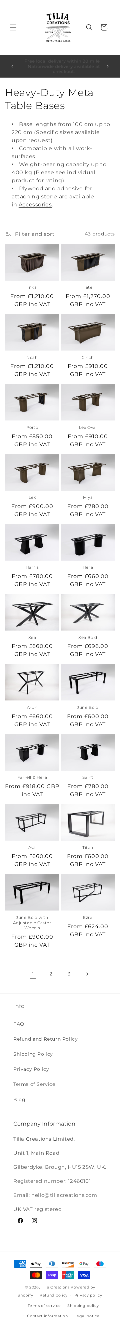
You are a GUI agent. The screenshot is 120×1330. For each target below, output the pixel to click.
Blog (19, 1100)
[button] (13, 27)
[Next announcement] (107, 66)
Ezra (87, 917)
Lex (32, 497)
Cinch (88, 357)
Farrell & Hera (32, 777)
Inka (32, 287)
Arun (32, 707)
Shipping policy (83, 1305)
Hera (88, 567)
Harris (32, 567)
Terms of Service (34, 1084)
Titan (87, 847)
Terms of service (44, 1305)
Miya (88, 497)
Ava (32, 847)
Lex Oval (88, 427)
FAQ (18, 1024)
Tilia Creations (56, 1287)
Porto (32, 427)
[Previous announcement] (12, 66)
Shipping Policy (33, 1054)
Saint (87, 777)
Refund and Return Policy (45, 1039)
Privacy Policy (31, 1069)
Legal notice (86, 1316)
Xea (32, 637)
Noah (32, 357)
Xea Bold (87, 637)
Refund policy (54, 1295)
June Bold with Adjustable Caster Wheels (32, 922)
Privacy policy (88, 1295)
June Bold (87, 707)
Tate (87, 287)
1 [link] (33, 974)
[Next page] (87, 974)
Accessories (35, 204)
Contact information (47, 1316)
